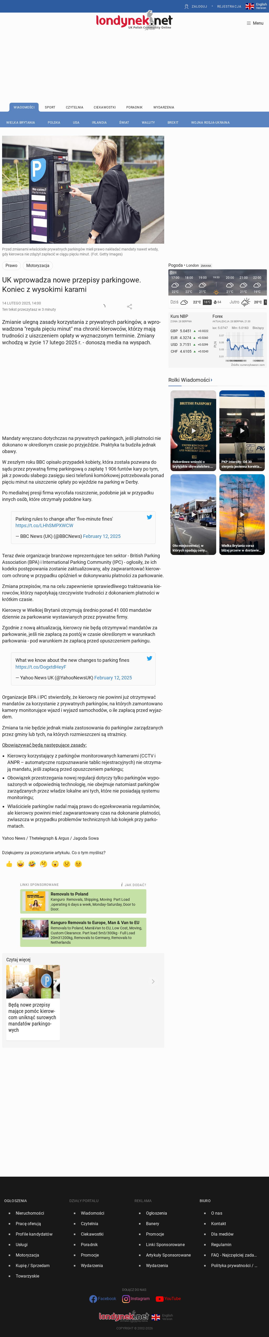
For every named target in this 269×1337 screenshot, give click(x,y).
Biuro (205, 1201)
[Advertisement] (134, 54)
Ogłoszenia (15, 1201)
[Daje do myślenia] (43, 863)
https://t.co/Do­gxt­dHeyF (40, 667)
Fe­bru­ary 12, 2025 (102, 536)
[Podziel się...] (129, 306)
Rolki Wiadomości (189, 380)
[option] (34, 1213)
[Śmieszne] (32, 863)
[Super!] (20, 863)
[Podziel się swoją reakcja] (102, 306)
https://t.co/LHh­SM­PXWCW (44, 525)
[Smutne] (67, 863)
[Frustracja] (78, 863)
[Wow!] (55, 863)
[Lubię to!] (9, 863)
